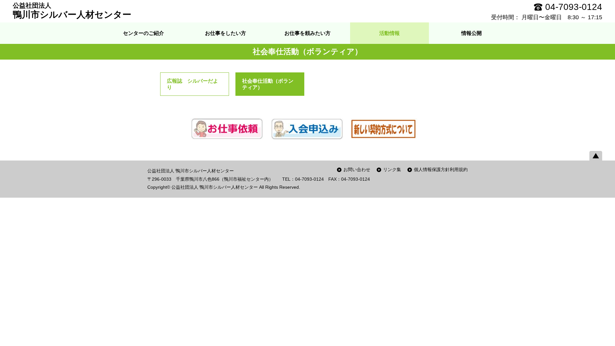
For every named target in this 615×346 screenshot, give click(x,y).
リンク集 (392, 169)
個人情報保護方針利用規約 (441, 169)
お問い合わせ (356, 169)
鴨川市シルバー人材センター (72, 11)
